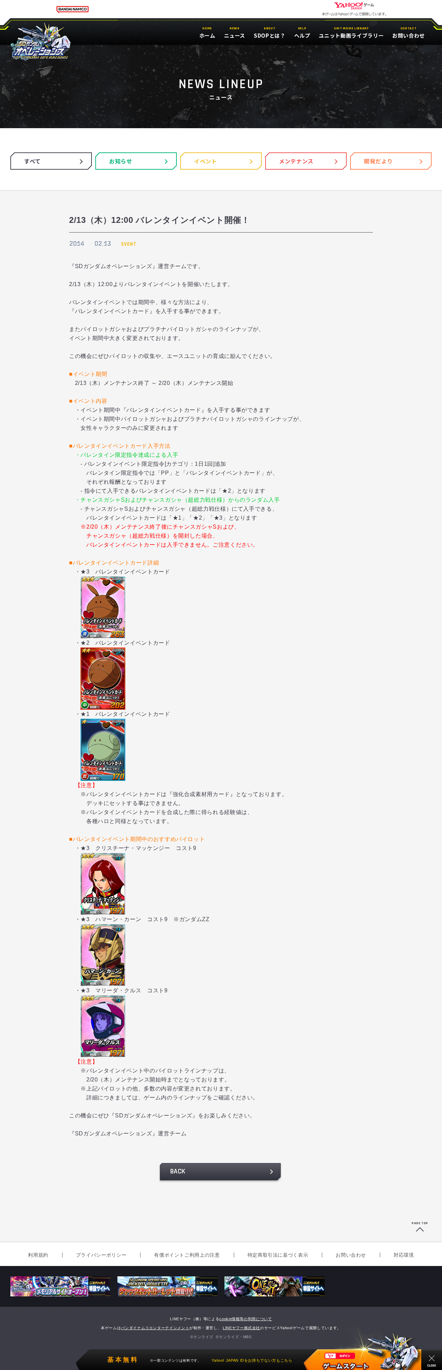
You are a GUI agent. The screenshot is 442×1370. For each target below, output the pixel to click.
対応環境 (404, 1255)
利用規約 (38, 1255)
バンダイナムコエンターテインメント (155, 1328)
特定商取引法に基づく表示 (278, 1255)
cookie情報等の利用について (245, 1319)
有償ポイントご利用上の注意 (187, 1255)
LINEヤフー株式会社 (241, 1328)
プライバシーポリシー (101, 1255)
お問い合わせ (351, 1255)
